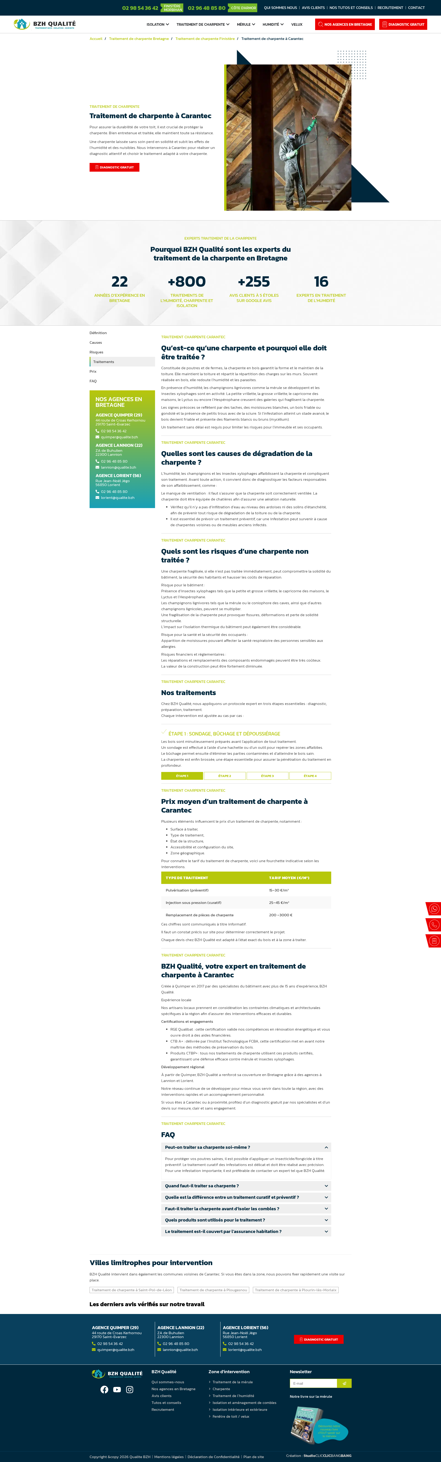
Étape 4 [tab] (310, 775)
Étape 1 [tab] (182, 775)
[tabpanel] (246, 749)
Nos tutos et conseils (351, 8)
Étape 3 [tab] (267, 775)
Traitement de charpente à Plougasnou (213, 1290)
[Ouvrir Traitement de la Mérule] (253, 24)
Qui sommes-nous (168, 1382)
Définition (98, 333)
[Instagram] (129, 1389)
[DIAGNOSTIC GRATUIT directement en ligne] (433, 941)
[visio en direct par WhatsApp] (433, 908)
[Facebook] (104, 1389)
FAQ (93, 381)
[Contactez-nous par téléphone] (433, 924)
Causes (96, 342)
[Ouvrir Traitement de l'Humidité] (282, 24)
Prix (93, 371)
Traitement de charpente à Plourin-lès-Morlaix (295, 1290)
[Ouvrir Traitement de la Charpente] (228, 24)
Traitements (103, 362)
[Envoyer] (344, 1383)
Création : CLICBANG (318, 1456)
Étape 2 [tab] (224, 775)
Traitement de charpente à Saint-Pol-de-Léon (132, 1290)
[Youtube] (117, 1389)
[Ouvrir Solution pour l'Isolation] (167, 24)
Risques (96, 352)
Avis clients (313, 8)
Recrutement (390, 8)
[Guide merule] (319, 1426)
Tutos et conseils (166, 1403)
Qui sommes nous (280, 8)
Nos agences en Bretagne (173, 1389)
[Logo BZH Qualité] (45, 24)
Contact (416, 8)
